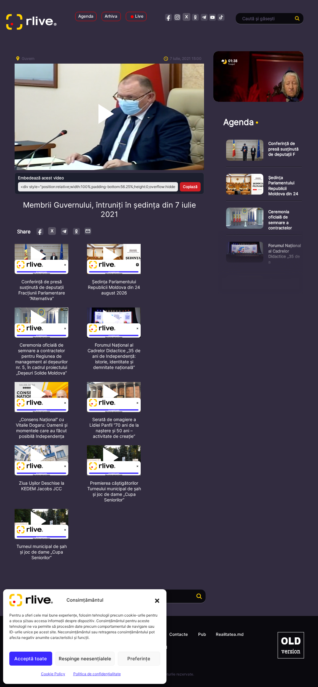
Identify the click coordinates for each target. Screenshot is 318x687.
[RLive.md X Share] (52, 231)
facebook (169, 17)
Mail (88, 231)
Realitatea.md (229, 634)
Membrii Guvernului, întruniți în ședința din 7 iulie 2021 (109, 209)
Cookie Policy (53, 673)
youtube (212, 17)
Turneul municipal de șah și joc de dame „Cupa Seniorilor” (41, 552)
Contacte (178, 634)
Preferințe (138, 659)
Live (139, 16)
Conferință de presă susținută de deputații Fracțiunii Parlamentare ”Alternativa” (41, 290)
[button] (157, 600)
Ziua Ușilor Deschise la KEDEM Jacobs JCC (41, 485)
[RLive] (36, 23)
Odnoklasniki (76, 231)
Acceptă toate (30, 659)
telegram (204, 17)
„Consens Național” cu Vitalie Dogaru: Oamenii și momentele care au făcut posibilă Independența (41, 428)
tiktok (221, 17)
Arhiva (111, 16)
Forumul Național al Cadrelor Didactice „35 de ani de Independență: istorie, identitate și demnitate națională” (114, 356)
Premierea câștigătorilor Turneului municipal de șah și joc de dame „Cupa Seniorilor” (114, 491)
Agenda (85, 16)
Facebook (40, 231)
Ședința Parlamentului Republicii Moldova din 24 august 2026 (114, 287)
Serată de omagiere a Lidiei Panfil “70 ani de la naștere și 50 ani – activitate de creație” (114, 428)
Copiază (190, 186)
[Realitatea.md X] (186, 17)
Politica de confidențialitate (97, 673)
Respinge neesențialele (85, 659)
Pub (202, 634)
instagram (177, 17)
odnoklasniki (195, 17)
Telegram (64, 231)
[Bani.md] (291, 645)
